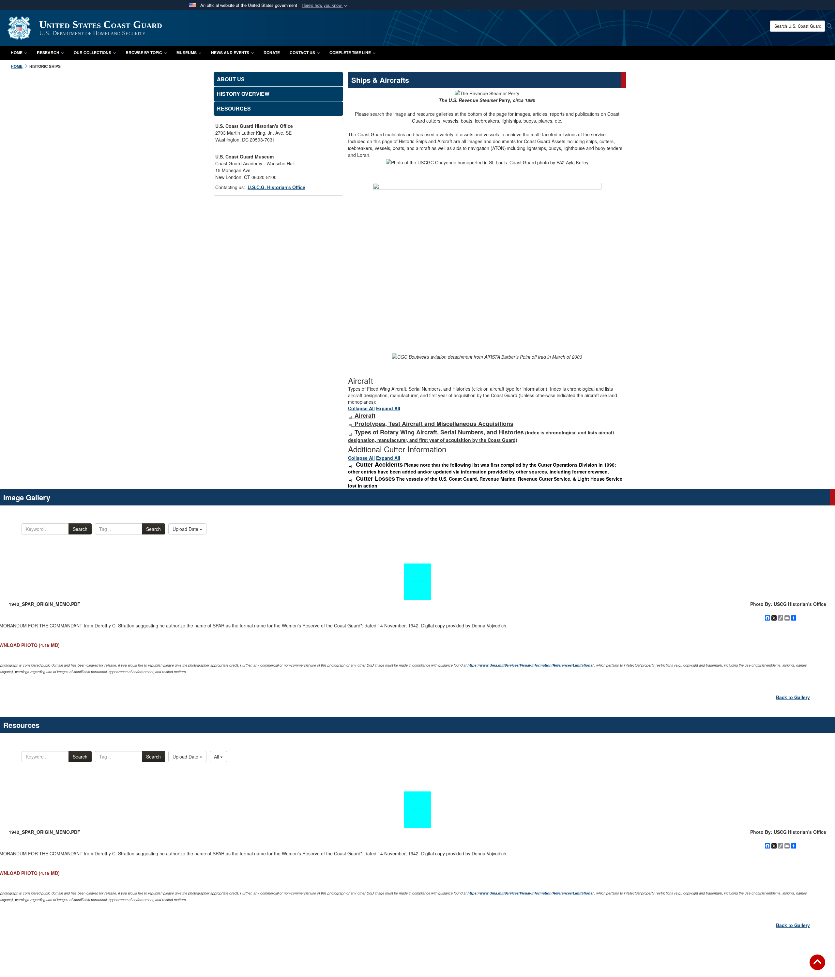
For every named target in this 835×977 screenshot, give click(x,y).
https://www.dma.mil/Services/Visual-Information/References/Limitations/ (530, 665)
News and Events (230, 52)
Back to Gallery (793, 697)
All (217, 756)
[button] (325, 5)
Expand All (388, 408)
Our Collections (92, 52)
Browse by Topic (144, 52)
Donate (272, 52)
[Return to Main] (817, 966)
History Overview (243, 94)
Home (17, 52)
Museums (186, 52)
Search (80, 529)
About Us (231, 79)
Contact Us (302, 52)
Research (48, 52)
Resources (234, 108)
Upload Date (186, 529)
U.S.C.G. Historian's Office (276, 187)
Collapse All (361, 408)
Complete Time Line (350, 52)
